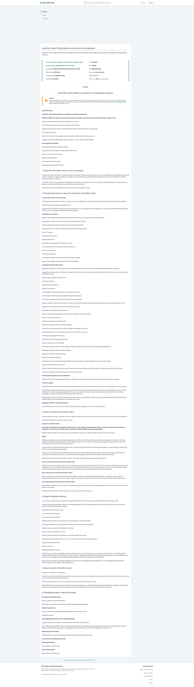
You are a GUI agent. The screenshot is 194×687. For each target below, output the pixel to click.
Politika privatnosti (148, 673)
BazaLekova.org (48, 3)
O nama (143, 3)
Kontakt (151, 3)
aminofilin (85, 87)
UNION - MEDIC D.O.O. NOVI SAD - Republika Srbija (68, 62)
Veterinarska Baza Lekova (146, 669)
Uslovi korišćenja (148, 676)
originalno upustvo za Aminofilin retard (115, 102)
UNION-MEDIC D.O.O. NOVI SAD (64, 65)
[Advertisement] (97, 31)
